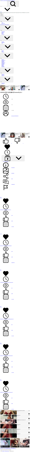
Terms (6, 448)
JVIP (2, 24)
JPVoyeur (3, 64)
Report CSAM (14, 448)
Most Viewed (3, 23)
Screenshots (12, 173)
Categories (8, 24)
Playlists (5, 24)
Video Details (13, 167)
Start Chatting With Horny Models (7, 86)
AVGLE (3, 83)
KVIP (1, 24)
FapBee (3, 65)
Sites (1, 58)
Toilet (2, 51)
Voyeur (1, 49)
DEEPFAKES (3, 62)
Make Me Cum (18, 415)
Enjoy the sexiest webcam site (7, 133)
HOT (3, 24)
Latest (2, 22)
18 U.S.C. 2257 (11, 448)
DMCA (8, 448)
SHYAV (3, 59)
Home (1, 448)
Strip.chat (7, 87)
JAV (1, 40)
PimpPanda (3, 61)
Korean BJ (3, 32)
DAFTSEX (3, 66)
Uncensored (3, 42)
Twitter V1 (3, 74)
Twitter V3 (3, 75)
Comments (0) (13, 184)
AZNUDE (3, 63)
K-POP (2, 33)
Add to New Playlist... (5, 161)
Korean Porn (3, 31)
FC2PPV (3, 41)
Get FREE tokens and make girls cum (14, 445)
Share (12, 178)
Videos (1, 21)
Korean (1, 30)
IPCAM (3, 50)
